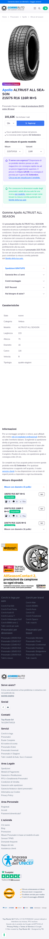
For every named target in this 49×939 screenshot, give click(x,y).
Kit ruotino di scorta (9, 744)
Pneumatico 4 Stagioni (11, 84)
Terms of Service (27, 927)
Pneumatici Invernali (9, 750)
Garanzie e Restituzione (11, 775)
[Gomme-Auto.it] (12, 8)
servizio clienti (8, 471)
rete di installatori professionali (24, 437)
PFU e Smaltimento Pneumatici (14, 779)
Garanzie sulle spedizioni (12, 785)
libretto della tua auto (17, 200)
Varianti (29, 147)
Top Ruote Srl (24, 929)
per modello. (20, 194)
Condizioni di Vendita (10, 782)
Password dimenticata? (11, 814)
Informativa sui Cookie (10, 792)
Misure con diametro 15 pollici (17, 487)
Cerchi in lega (7, 734)
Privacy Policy (7, 795)
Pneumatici (14, 17)
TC (42, 929)
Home (4, 17)
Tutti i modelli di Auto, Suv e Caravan (16, 757)
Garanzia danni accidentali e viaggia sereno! (24, 2)
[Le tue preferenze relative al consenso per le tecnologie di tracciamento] (4, 935)
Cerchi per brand (35, 597)
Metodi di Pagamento (10, 772)
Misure (7, 147)
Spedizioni (5, 769)
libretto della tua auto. (14, 258)
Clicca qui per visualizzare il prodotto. (24, 178)
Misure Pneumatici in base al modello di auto (20, 835)
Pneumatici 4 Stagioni (10, 754)
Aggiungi (31, 123)
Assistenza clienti (8, 848)
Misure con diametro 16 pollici (17, 529)
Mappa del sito (7, 845)
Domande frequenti (9, 842)
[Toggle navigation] (35, 8)
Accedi (4, 810)
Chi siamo (5, 825)
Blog (3, 828)
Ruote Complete (8, 740)
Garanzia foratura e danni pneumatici (16, 789)
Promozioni (6, 832)
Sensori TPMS (7, 838)
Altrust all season (36, 17)
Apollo (24, 17)
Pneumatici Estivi (8, 747)
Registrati (5, 807)
